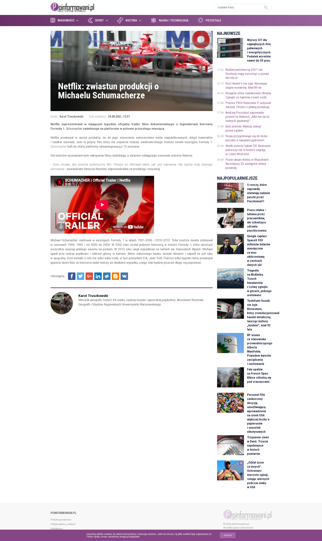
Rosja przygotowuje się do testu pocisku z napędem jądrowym (246, 138)
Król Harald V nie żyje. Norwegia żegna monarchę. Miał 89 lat (246, 85)
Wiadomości (66, 20)
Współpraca (56, 528)
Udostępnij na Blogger (115, 276)
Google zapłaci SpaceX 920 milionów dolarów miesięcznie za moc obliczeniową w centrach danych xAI (258, 250)
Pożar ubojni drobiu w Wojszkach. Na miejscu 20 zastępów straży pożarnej (247, 164)
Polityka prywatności (60, 519)
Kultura (131, 20)
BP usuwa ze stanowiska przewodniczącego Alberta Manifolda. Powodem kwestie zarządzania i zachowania (259, 349)
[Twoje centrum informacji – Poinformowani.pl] (72, 7)
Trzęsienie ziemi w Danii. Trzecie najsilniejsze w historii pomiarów (258, 445)
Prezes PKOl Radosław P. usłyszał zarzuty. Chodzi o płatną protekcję (248, 105)
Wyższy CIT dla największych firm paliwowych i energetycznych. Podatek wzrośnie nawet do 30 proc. (259, 50)
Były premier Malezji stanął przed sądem (243, 128)
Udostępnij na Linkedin (98, 276)
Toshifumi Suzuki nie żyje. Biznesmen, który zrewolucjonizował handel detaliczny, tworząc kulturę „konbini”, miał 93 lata (259, 315)
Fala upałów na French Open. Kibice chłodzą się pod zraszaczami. (259, 375)
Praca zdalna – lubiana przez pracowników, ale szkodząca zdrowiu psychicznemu (256, 220)
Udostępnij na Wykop (107, 276)
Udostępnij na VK (124, 276)
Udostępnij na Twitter (80, 276)
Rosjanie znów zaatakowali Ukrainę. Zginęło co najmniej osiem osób (248, 95)
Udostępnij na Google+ (89, 276)
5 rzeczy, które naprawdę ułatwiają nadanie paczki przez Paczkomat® (258, 193)
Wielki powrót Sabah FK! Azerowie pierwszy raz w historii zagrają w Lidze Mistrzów (248, 150)
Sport (99, 20)
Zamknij (228, 535)
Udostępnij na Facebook (71, 276)
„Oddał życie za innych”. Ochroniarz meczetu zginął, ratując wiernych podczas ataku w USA (258, 475)
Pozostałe (213, 20)
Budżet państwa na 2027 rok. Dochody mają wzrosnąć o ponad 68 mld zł (247, 74)
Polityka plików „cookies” (63, 524)
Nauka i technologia (174, 20)
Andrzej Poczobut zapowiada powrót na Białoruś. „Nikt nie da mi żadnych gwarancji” (247, 117)
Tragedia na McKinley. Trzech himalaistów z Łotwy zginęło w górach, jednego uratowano (259, 283)
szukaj (266, 7)
